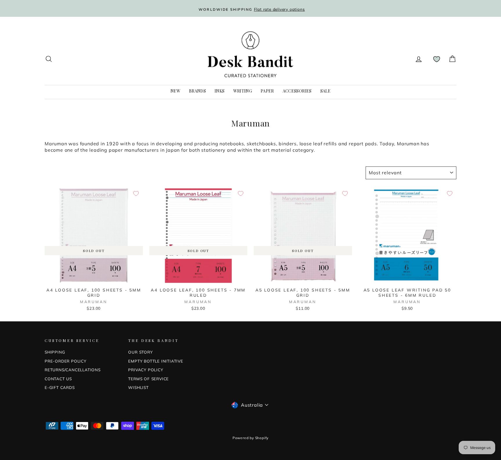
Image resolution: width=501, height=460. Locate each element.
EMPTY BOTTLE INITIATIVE (155, 360)
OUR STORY (140, 351)
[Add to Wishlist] (136, 193)
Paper (267, 91)
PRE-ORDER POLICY (65, 360)
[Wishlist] (436, 59)
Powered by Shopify (250, 438)
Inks (219, 91)
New (175, 91)
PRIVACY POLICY (145, 369)
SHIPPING (55, 351)
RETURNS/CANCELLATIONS (73, 369)
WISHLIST (138, 387)
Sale (325, 91)
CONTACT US (58, 378)
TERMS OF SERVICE (148, 378)
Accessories (297, 91)
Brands (197, 91)
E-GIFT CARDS (60, 387)
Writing (242, 91)
